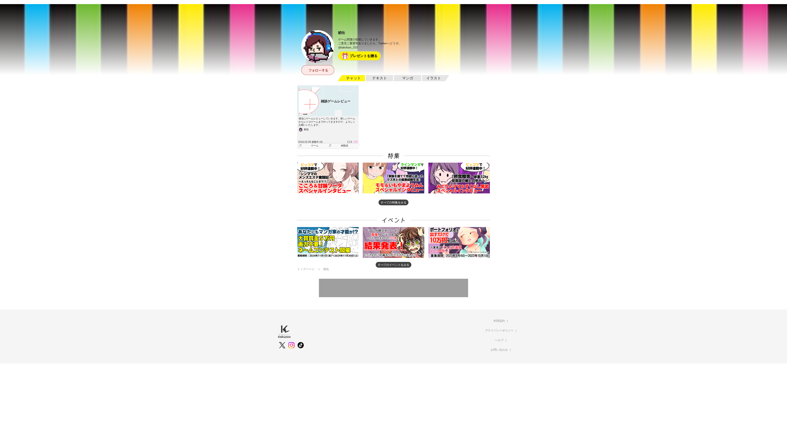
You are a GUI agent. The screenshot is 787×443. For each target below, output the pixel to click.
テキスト (379, 78)
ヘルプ (499, 340)
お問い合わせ (499, 349)
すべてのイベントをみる (393, 264)
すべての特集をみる (393, 202)
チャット (353, 78)
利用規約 (499, 320)
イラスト (433, 78)
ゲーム (314, 145)
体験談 (344, 145)
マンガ (407, 78)
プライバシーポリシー (499, 330)
